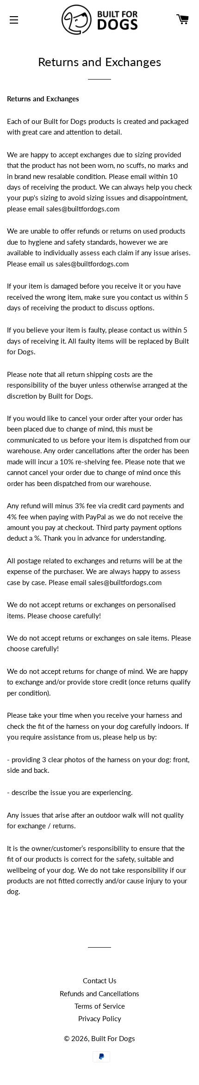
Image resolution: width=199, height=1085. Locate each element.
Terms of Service (100, 1006)
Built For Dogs (113, 1038)
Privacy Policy (99, 1018)
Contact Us (100, 980)
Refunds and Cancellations (99, 993)
